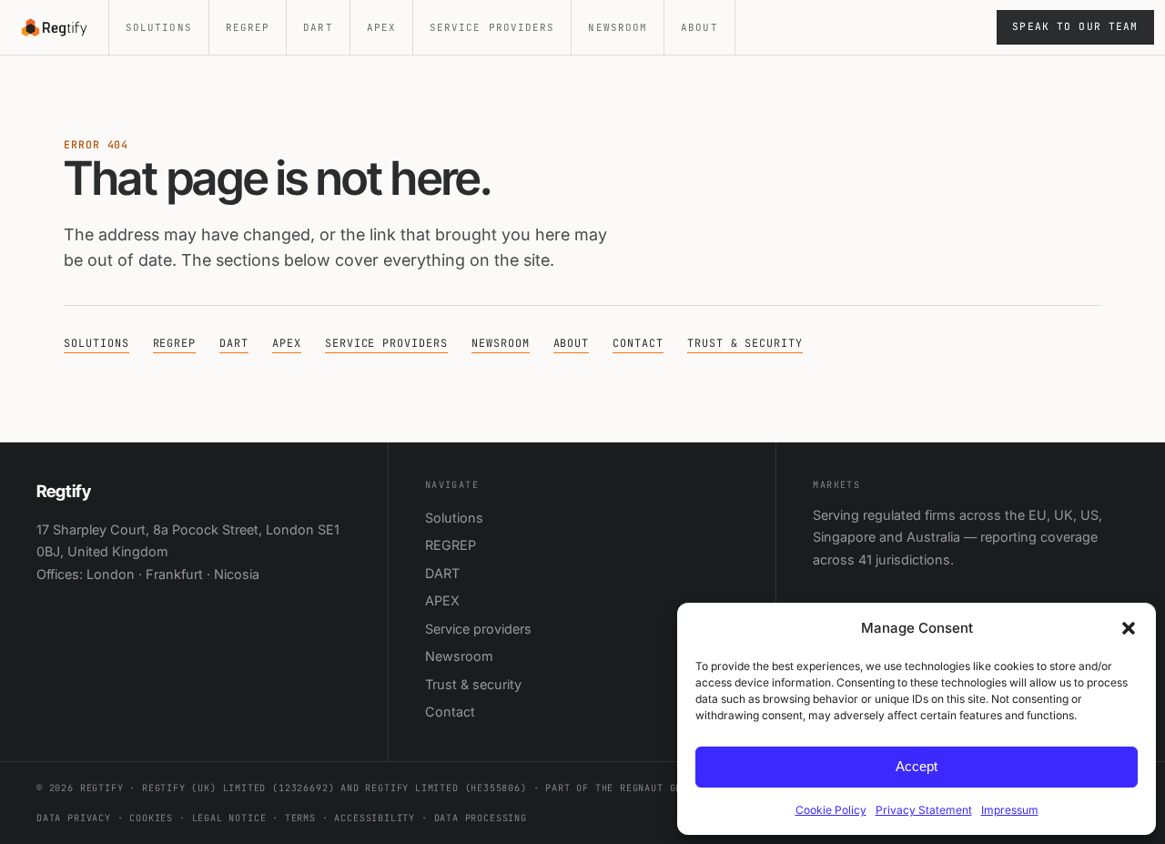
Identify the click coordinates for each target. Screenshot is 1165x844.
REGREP (248, 27)
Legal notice (229, 818)
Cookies (151, 818)
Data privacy (73, 818)
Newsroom (617, 27)
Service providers (492, 27)
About (699, 27)
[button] (1128, 628)
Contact (638, 343)
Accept (916, 766)
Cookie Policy (830, 810)
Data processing (480, 818)
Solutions (159, 27)
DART (317, 27)
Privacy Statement (924, 810)
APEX (381, 27)
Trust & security (745, 343)
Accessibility (374, 818)
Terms (300, 818)
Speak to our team (1075, 26)
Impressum (1009, 810)
